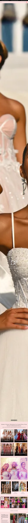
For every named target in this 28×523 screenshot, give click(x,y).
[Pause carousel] (16, 420)
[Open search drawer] (25, 2)
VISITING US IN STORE (14, 510)
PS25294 (23, 492)
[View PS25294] (22, 486)
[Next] (26, 488)
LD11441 (15, 492)
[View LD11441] (15, 486)
